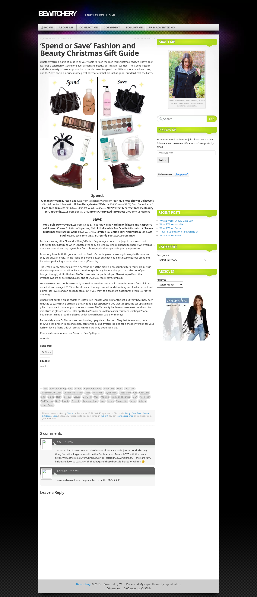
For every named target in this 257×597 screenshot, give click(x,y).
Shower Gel (122, 401)
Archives (161, 279)
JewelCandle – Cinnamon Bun (57, 38)
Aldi (45, 388)
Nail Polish (145, 396)
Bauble (78, 388)
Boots (119, 388)
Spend (133, 401)
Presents (75, 401)
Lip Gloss (87, 396)
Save (102, 401)
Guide (51, 396)
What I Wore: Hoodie (171, 224)
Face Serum (125, 392)
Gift (135, 392)
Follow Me (134, 27)
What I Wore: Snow (170, 235)
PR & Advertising (162, 27)
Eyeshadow (111, 392)
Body (127, 413)
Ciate (87, 392)
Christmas (130, 388)
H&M (58, 396)
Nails (54, 415)
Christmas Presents (73, 392)
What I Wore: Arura (170, 228)
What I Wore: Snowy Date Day (176, 220)
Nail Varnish (47, 401)
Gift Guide (144, 392)
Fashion (146, 413)
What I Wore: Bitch (143, 38)
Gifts (43, 396)
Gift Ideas (46, 415)
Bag (70, 388)
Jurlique (67, 396)
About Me (66, 27)
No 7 (57, 401)
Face (139, 413)
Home (48, 27)
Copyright (112, 27)
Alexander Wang (58, 388)
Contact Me (88, 27)
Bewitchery (57, 13)
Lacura (77, 396)
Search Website (212, 119)
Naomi (70, 413)
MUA (135, 396)
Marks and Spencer (120, 396)
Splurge (142, 401)
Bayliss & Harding (92, 388)
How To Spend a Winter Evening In (179, 231)
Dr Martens (97, 392)
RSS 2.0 (104, 415)
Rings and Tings (90, 401)
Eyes (134, 413)
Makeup (105, 396)
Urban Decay (47, 405)
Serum (110, 401)
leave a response (125, 415)
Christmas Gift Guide (51, 392)
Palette (65, 401)
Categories (163, 255)
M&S (96, 396)
